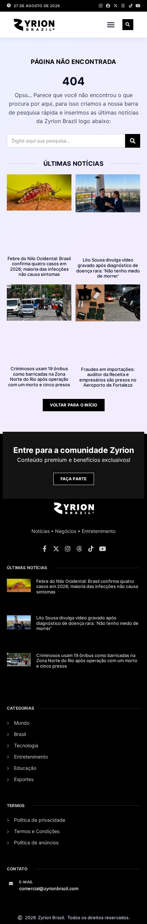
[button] (111, 24)
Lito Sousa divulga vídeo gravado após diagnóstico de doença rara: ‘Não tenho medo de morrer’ (108, 268)
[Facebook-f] (44, 549)
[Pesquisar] (132, 141)
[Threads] (123, 6)
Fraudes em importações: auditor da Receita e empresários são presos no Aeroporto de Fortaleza (107, 377)
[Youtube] (138, 6)
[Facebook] (108, 6)
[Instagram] (100, 6)
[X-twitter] (115, 6)
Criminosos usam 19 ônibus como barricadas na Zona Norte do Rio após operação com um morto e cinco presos (39, 376)
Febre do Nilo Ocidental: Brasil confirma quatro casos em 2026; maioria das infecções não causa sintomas (39, 266)
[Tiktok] (131, 6)
